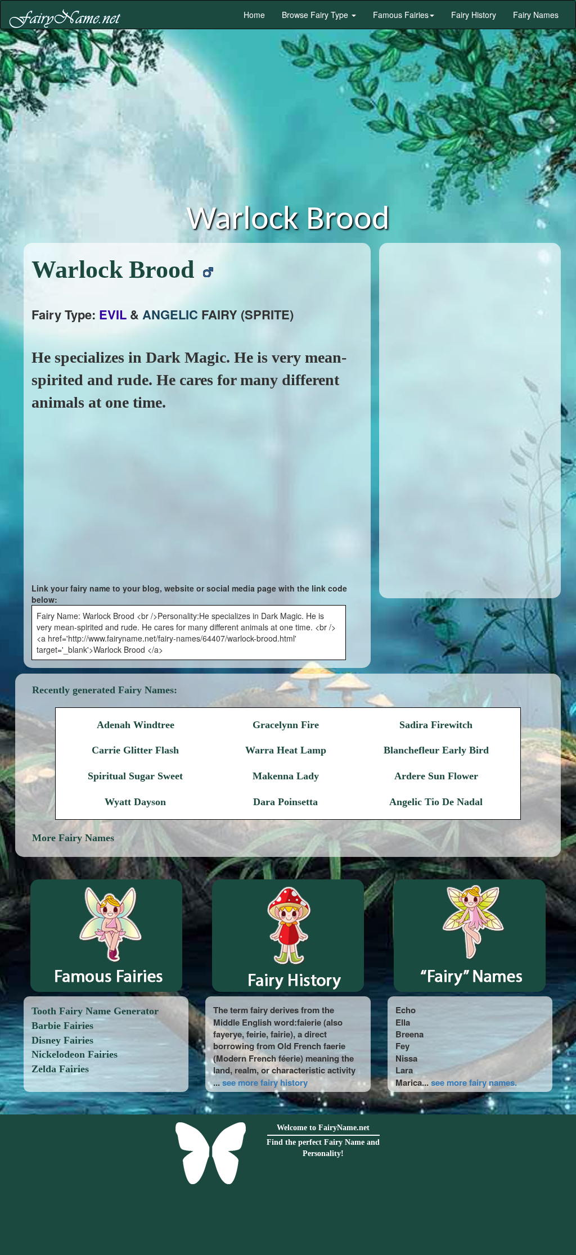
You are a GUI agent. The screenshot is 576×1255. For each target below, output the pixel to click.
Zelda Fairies (60, 1069)
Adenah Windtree (135, 724)
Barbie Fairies (62, 1025)
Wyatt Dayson (135, 801)
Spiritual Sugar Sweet (135, 776)
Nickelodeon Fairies (75, 1054)
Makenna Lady (286, 776)
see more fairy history (265, 1082)
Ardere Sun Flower (436, 776)
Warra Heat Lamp (285, 750)
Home (253, 14)
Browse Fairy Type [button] (316, 14)
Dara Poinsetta (285, 801)
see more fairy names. (474, 1082)
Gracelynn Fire (286, 724)
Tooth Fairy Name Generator (95, 1011)
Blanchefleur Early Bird (436, 750)
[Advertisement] (288, 119)
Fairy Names (536, 14)
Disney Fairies (62, 1040)
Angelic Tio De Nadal (436, 801)
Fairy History (473, 14)
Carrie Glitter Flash (135, 750)
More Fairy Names (73, 837)
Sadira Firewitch (435, 724)
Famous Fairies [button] (401, 14)
